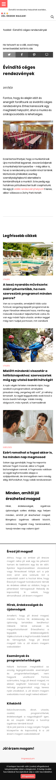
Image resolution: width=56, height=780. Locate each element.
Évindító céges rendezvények (30, 30)
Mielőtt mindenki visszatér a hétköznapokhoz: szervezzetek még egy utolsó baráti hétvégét (28, 375)
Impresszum (28, 758)
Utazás (6, 279)
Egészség (7, 447)
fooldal (7, 30)
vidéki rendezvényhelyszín (29, 189)
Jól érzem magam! (18, 748)
